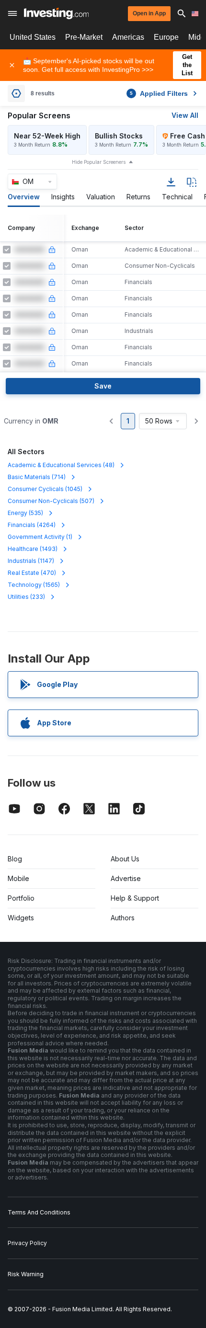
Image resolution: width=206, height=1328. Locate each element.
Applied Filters (159, 93)
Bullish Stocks (119, 136)
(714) (37, 477)
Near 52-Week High (47, 136)
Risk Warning (26, 1274)
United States (33, 37)
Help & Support (135, 898)
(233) (26, 596)
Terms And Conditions (39, 1212)
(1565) (34, 584)
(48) (61, 465)
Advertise (126, 878)
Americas (128, 37)
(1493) (32, 548)
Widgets (21, 918)
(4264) (32, 524)
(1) (40, 536)
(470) (32, 572)
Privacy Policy (27, 1243)
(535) (25, 512)
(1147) (31, 560)
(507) (51, 500)
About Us (125, 859)
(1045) (45, 488)
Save (103, 386)
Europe (166, 37)
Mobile (18, 878)
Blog (15, 859)
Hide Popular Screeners (99, 162)
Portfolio (21, 898)
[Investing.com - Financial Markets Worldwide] (56, 13)
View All (185, 115)
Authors (123, 918)
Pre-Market (84, 37)
